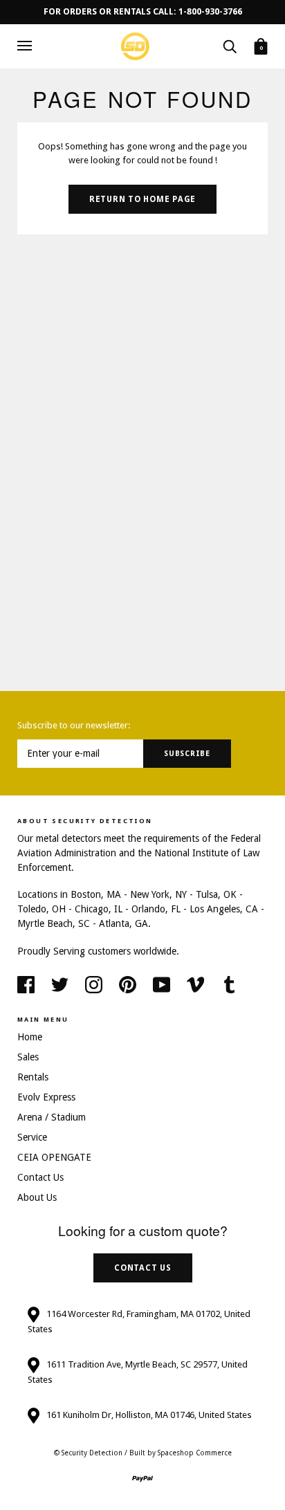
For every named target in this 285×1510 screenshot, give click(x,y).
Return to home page (142, 199)
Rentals (32, 1077)
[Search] (230, 46)
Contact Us (40, 1177)
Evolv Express (46, 1097)
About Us (37, 1197)
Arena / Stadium (51, 1117)
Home (29, 1036)
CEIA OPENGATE (54, 1157)
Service (32, 1137)
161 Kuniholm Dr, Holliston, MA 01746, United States (149, 1415)
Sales (28, 1056)
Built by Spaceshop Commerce (180, 1453)
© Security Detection (88, 1453)
